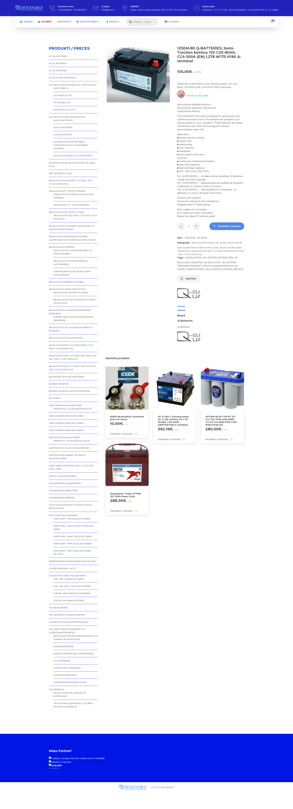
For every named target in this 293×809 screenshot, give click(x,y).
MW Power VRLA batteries (63, 515)
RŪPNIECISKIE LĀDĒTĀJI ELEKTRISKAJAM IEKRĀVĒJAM (73, 318)
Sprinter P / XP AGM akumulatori (71, 441)
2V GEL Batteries (58, 63)
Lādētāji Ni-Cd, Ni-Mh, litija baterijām (69, 448)
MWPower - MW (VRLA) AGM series (71, 518)
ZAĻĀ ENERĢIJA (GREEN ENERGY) (224, 269)
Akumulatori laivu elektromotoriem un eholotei (74, 301)
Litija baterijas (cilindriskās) (65, 483)
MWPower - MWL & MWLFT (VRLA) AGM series (73, 527)
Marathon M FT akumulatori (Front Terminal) (73, 196)
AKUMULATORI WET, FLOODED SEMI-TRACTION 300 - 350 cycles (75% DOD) (72, 357)
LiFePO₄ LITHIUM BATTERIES (62, 476)
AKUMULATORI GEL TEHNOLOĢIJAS (66, 212)
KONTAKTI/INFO (89, 21)
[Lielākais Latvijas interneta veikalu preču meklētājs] (77, 758)
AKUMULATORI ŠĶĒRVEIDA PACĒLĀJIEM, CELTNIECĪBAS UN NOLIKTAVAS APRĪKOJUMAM (72, 238)
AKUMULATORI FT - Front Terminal (67, 191)
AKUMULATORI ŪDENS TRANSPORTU (67, 289)
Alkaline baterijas (63, 646)
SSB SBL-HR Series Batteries (68, 600)
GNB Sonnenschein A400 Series (66, 416)
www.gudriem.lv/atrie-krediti (55, 766)
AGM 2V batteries (62, 127)
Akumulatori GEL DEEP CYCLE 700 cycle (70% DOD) (75, 217)
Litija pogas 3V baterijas (67, 668)
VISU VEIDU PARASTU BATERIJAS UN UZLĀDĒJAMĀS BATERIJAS (67, 631)
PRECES (28, 21)
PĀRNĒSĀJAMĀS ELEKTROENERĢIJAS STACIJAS (72, 561)
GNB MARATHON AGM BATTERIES (65, 405)
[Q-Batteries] (188, 293)
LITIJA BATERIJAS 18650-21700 (63, 490)
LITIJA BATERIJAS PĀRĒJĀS (62, 497)
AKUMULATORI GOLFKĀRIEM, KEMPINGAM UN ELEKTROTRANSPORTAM (71, 228)
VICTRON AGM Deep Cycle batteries (72, 155)
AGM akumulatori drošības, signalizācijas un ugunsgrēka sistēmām (70, 145)
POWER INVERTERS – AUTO (62, 568)
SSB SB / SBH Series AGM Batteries (72, 593)
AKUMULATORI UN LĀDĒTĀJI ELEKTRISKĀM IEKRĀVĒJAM (70, 312)
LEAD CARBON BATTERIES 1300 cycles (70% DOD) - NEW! (71, 467)
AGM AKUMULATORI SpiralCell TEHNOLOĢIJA (72, 85)
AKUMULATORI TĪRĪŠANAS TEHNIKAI (66, 282)
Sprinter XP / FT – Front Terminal (71, 205)
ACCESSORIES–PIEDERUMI (62, 77)
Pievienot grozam (229, 226)
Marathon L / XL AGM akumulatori (72, 408)
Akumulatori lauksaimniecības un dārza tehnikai (72, 252)
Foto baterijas (62, 660)
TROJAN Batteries (58, 607)
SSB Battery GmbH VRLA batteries (67, 575)
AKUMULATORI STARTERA (61, 247)
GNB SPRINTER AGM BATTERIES (64, 437)
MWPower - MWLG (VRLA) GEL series (72, 536)
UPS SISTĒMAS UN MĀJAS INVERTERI (67, 615)
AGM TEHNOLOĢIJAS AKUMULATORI (67, 117)
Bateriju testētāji (59, 384)
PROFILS (114, 21)
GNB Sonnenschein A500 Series (66, 423)
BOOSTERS (54, 398)
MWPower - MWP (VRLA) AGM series (72, 543)
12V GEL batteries (58, 56)
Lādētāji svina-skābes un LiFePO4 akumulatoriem (67, 457)
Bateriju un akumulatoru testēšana (69, 391)
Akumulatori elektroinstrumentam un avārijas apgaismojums (75, 637)
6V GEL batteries (58, 70)
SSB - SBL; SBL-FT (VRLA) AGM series (72, 586)
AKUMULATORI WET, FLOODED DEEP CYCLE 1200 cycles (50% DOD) (71, 347)
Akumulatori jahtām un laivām (208, 242)
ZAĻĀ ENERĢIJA (56, 689)
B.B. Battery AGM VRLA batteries (66, 376)
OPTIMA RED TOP (62, 102)
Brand (181, 306)
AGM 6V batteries (62, 134)
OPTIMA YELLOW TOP (64, 109)
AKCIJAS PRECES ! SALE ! (61, 173)
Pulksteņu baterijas (65, 675)
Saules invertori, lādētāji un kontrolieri (69, 694)
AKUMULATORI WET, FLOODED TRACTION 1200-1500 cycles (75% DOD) (72, 368)
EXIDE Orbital (61, 88)
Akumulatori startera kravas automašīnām (70, 262)
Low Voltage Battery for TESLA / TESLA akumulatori (70, 506)
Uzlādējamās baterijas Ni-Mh (69, 682)
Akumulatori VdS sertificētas (66, 338)
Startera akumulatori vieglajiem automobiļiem (72, 273)
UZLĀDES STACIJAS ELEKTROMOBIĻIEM (68, 622)
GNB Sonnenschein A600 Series (66, 430)
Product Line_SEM (197, 95)
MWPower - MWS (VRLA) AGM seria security (72, 552)
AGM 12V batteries (63, 120)
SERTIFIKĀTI (64, 21)
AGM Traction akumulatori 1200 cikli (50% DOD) (72, 164)
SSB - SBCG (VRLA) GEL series (68, 579)
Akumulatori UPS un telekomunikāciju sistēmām (70, 329)
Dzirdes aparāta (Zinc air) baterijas (73, 653)
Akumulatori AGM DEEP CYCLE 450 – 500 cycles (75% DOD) (70, 182)
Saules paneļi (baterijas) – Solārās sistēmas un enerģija (73, 705)
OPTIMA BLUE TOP (62, 95)
